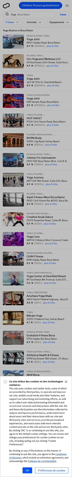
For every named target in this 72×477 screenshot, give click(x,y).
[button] (66, 382)
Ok (27, 470)
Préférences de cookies (51, 470)
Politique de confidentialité (42, 461)
